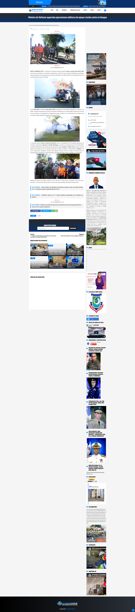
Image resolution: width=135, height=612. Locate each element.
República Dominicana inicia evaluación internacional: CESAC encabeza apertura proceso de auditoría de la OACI (73, 265)
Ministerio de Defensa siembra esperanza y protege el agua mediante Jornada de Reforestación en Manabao (57, 253)
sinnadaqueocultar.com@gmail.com (97, 123)
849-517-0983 (93, 120)
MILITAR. (39, 216)
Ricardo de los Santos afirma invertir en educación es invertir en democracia (66, 6)
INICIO (52, 10)
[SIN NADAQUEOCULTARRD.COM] (67, 606)
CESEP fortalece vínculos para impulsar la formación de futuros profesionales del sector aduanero (56, 266)
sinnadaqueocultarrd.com (95, 126)
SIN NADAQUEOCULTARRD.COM (70, 609)
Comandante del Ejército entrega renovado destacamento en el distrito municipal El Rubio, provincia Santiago (75, 253)
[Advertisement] (90, 28)
